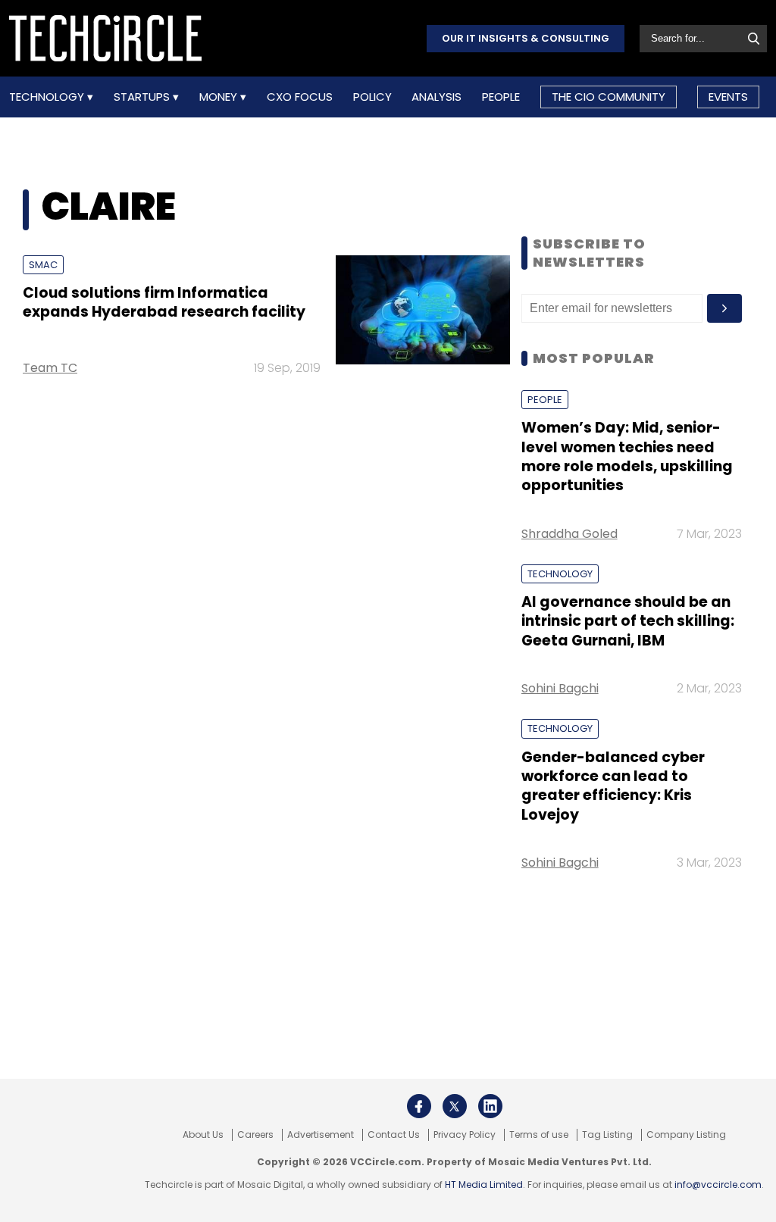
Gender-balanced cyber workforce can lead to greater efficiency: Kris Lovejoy (613, 786)
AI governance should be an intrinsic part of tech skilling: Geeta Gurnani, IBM (627, 621)
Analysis (436, 97)
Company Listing (686, 1135)
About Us (203, 1135)
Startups (143, 97)
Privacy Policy (464, 1135)
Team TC (50, 368)
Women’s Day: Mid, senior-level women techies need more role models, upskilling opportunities (627, 456)
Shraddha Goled (569, 533)
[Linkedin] (490, 1106)
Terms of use (538, 1135)
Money (219, 97)
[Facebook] (419, 1106)
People (501, 97)
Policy (372, 97)
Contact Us (394, 1135)
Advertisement (320, 1135)
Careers (255, 1135)
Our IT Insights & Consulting (525, 38)
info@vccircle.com (718, 1184)
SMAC (43, 265)
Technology (48, 97)
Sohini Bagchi (560, 688)
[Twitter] (455, 1106)
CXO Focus (300, 97)
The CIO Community (608, 97)
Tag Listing (607, 1135)
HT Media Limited (484, 1184)
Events (728, 97)
